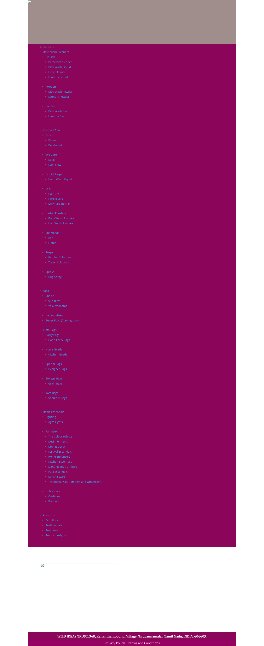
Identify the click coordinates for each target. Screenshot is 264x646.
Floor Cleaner (57, 72)
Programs (52, 530)
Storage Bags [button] (54, 378)
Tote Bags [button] (52, 393)
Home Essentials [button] (53, 412)
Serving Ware (57, 477)
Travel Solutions (58, 262)
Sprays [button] (50, 272)
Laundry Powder (58, 96)
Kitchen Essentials (60, 461)
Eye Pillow (54, 165)
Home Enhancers (59, 456)
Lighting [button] (51, 417)
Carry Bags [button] (53, 335)
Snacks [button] (50, 296)
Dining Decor (56, 446)
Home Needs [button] (54, 349)
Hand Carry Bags (59, 340)
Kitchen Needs (57, 354)
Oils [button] (48, 189)
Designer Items (58, 441)
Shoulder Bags (57, 398)
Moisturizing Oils (59, 204)
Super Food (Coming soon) (62, 320)
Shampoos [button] (52, 233)
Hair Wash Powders (60, 223)
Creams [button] (50, 135)
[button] (48, 47)
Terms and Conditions (144, 643)
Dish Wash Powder (60, 91)
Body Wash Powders (61, 218)
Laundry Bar (56, 116)
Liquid (52, 243)
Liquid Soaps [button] (54, 174)
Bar (50, 238)
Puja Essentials (58, 471)
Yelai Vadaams (57, 306)
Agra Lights (55, 422)
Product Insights (56, 535)
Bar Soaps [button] (52, 106)
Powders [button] (51, 86)
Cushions (54, 496)
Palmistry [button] (52, 431)
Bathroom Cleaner (60, 62)
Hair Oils (54, 194)
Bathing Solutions (59, 257)
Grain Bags (55, 383)
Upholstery (53, 491)
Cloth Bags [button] (50, 330)
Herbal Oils (55, 199)
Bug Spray (54, 277)
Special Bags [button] (54, 364)
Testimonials (54, 525)
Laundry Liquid (58, 77)
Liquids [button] (50, 57)
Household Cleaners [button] (56, 52)
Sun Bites (54, 301)
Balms (52, 140)
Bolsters (53, 501)
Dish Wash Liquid (59, 67)
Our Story (52, 520)
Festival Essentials (60, 451)
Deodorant (55, 145)
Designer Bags (57, 369)
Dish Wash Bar (57, 111)
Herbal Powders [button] (56, 213)
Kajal (51, 160)
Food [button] (46, 291)
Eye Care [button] (51, 154)
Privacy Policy (114, 643)
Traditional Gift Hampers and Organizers (74, 482)
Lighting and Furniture (62, 466)
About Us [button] (49, 515)
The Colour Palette (60, 436)
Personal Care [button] (52, 130)
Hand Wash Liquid (60, 179)
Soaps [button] (49, 252)
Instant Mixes (54, 315)
